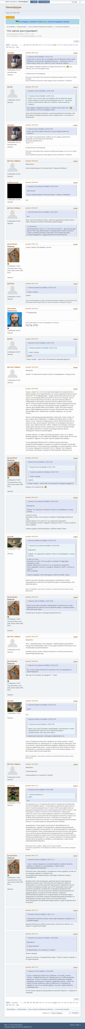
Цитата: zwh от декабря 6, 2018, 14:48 (41, 129)
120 (70, 45)
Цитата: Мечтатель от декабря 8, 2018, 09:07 (43, 212)
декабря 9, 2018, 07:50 (32, 458)
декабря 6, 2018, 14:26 (32, 52)
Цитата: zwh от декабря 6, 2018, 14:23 (41, 57)
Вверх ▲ (78, 1025)
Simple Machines (18, 1024)
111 (42, 45)
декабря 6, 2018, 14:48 (32, 87)
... (22, 45)
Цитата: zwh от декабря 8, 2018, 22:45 (41, 462)
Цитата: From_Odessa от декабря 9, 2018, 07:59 (43, 665)
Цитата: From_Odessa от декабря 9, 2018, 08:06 (43, 938)
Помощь (72, 1025)
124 (10, 47)
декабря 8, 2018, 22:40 (32, 308)
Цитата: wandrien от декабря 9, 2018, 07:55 (42, 540)
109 (36, 45)
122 (76, 45)
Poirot (11, 283)
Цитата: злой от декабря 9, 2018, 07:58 (41, 601)
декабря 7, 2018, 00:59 (32, 125)
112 (45, 45)
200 (17, 47)
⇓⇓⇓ (31, 143)
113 (48, 45)
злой (11, 536)
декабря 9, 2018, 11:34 (32, 934)
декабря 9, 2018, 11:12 (32, 785)
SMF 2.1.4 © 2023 (8, 1024)
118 (64, 45)
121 (73, 45)
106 (27, 45)
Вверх (8, 1002)
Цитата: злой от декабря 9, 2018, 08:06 (41, 789)
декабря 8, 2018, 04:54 (32, 161)
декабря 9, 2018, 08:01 (32, 661)
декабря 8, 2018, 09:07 (32, 182)
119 (67, 45)
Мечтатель (14, 182)
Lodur (11, 53)
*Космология (32, 312)
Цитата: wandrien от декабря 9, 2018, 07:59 (42, 719)
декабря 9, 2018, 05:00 (32, 388)
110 (39, 45)
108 (33, 45)
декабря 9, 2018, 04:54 (32, 367)
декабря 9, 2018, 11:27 (32, 910)
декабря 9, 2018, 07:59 (32, 597)
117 (61, 45)
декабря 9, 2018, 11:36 (32, 967)
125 (13, 47)
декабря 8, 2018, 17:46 (32, 283)
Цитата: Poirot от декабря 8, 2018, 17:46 (41, 343)
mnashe (12, 308)
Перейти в (45, 1013)
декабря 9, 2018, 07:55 (32, 497)
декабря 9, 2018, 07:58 (32, 536)
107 (30, 45)
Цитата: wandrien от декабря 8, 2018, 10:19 (42, 287)
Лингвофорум (13, 7)
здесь (45, 22)
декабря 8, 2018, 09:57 (32, 208)
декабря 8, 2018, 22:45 (32, 339)
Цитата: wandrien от (36, 794)
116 (58, 45)
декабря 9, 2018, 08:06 (32, 701)
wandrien (49, 27)
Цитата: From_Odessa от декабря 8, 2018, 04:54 (43, 186)
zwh (11, 87)
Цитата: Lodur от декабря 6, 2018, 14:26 (41, 91)
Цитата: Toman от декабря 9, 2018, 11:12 (41, 859)
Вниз (7, 45)
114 (51, 45)
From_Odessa (14, 161)
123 (7, 47)
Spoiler (28, 143)
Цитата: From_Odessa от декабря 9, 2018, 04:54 (43, 501)
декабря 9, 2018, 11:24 (32, 855)
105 (24, 45)
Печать (76, 41)
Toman (12, 785)
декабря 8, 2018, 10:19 (32, 244)
